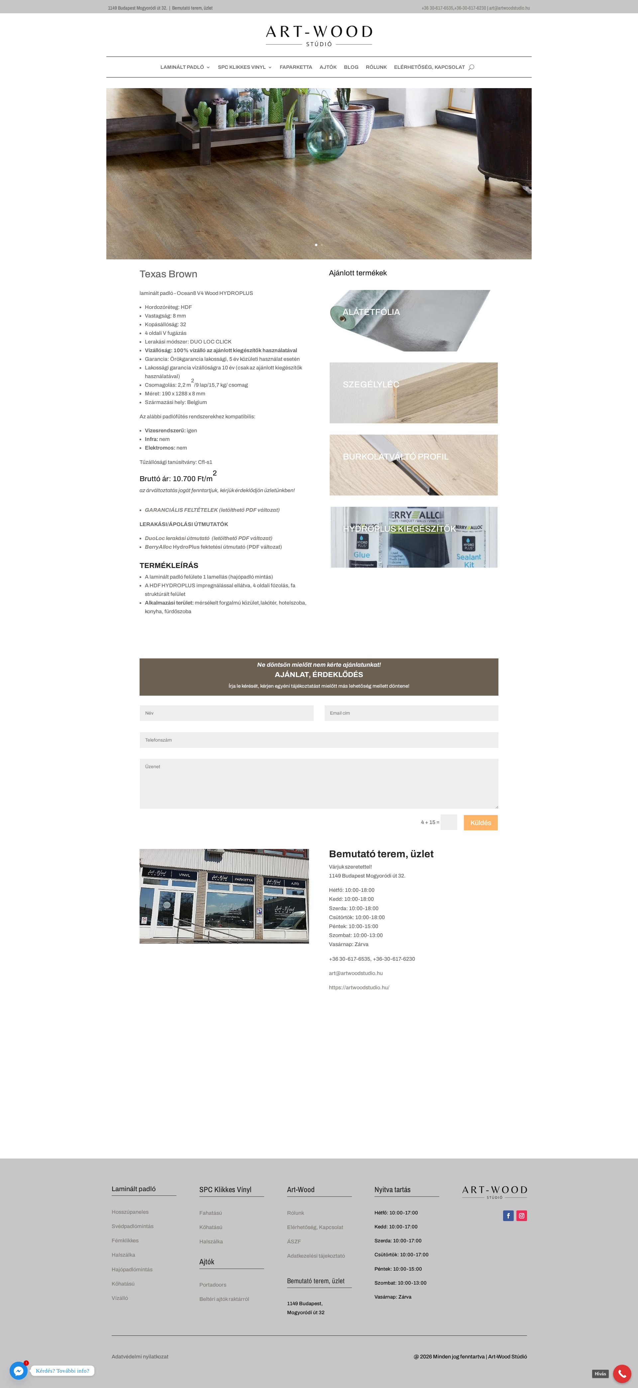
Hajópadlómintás (132, 1269)
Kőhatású (123, 1284)
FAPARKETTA (296, 67)
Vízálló (120, 1298)
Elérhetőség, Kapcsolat (315, 1227)
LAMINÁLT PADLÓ (182, 67)
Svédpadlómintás (133, 1226)
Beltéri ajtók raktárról (224, 1299)
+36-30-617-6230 (470, 7)
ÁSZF (294, 1241)
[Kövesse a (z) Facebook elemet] (508, 1215)
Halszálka (123, 1255)
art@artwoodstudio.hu (509, 7)
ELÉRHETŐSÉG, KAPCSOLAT (429, 67)
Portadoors (212, 1285)
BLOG (351, 67)
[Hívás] (622, 1374)
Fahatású (210, 1213)
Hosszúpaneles (130, 1212)
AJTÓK (328, 67)
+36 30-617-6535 (437, 7)
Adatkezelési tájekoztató (316, 1256)
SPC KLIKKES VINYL (242, 67)
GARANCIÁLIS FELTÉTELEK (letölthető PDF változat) (212, 510)
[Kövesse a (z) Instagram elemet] (521, 1215)
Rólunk (295, 1213)
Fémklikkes (125, 1240)
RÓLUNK (376, 67)
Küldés (481, 822)
